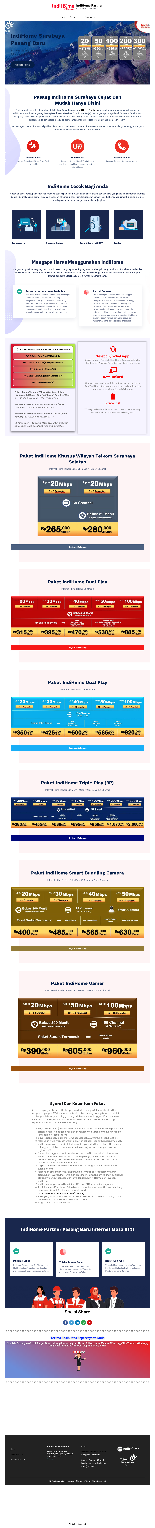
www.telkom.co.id (16, 1455)
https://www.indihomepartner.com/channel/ (61, 1193)
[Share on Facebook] (65, 1322)
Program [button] (88, 17)
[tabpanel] (43, 409)
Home (62, 17)
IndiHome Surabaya (88, 110)
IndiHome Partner (89, 5)
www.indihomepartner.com (93, 1451)
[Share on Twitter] (71, 1322)
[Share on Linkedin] (77, 1322)
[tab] (43, 349)
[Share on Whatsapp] (83, 1322)
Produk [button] (73, 17)
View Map (50, 1459)
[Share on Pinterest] (89, 1322)
